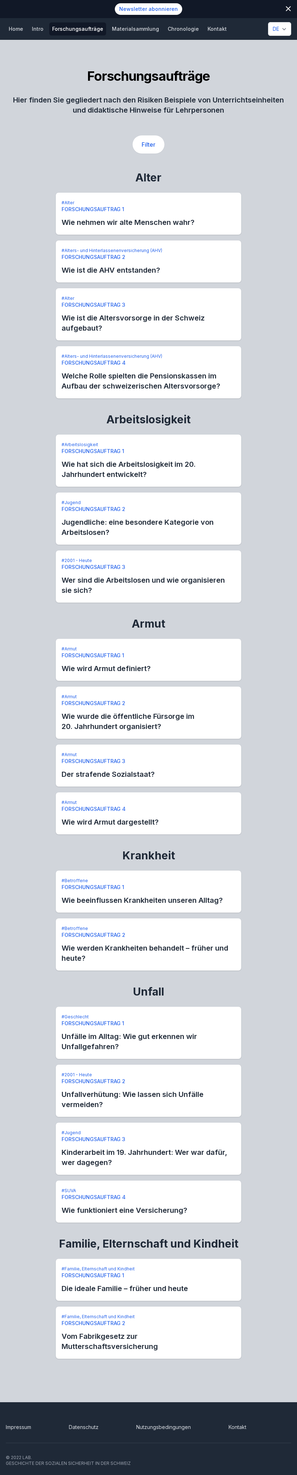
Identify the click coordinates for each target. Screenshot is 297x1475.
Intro (37, 29)
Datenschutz (84, 1427)
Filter (148, 144)
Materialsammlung (135, 29)
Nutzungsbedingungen (163, 1427)
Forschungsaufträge (77, 29)
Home (16, 29)
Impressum (18, 1427)
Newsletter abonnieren (148, 9)
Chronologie (183, 29)
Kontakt (217, 29)
